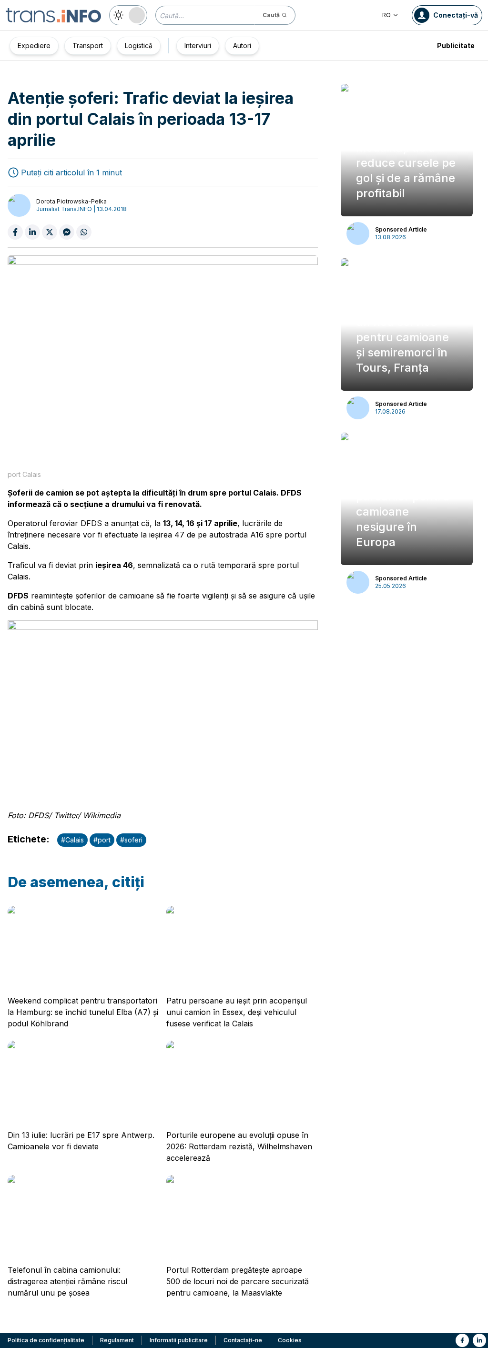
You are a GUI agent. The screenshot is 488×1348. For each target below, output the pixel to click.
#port (102, 840)
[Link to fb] (462, 1340)
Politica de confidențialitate (46, 1340)
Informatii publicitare (179, 1340)
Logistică (138, 45)
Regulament (117, 1340)
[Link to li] (479, 1340)
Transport (87, 45)
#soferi (131, 840)
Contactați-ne (243, 1340)
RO (386, 15)
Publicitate (456, 45)
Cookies (290, 1340)
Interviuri (197, 45)
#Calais (72, 840)
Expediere (34, 45)
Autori (242, 45)
